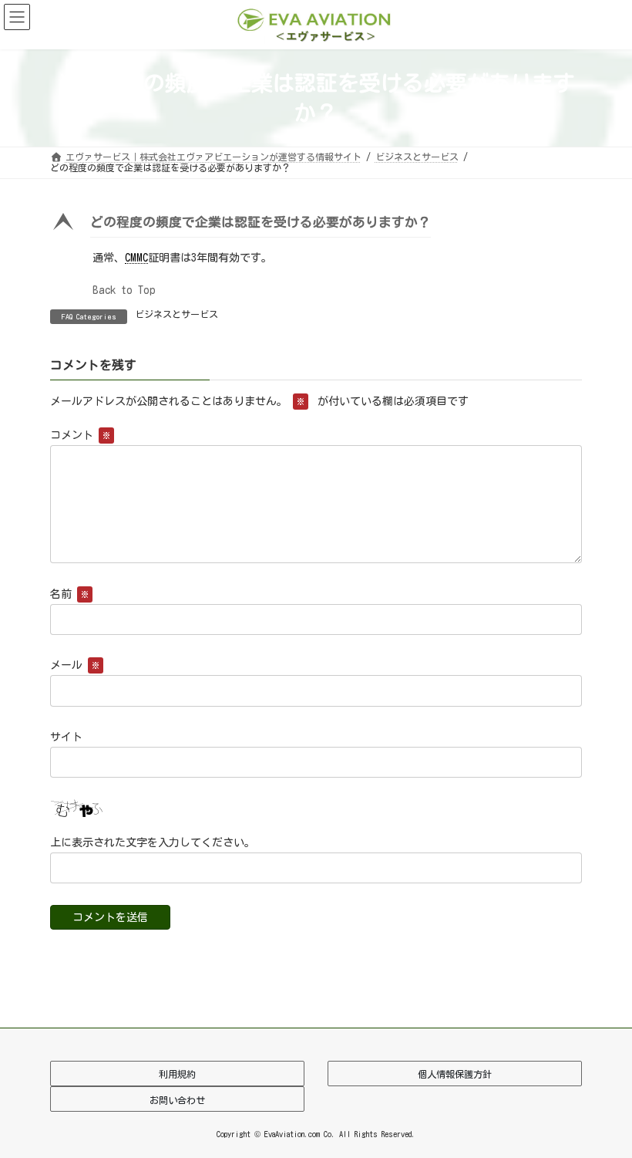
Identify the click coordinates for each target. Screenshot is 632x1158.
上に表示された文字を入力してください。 (152, 842)
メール (74, 665)
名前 (69, 594)
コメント (80, 435)
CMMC (136, 257)
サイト (66, 736)
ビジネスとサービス (176, 314)
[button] (316, 225)
